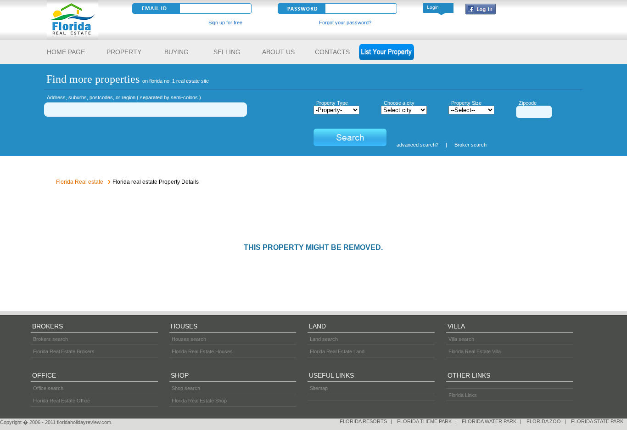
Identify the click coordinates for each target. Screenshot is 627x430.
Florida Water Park (489, 421)
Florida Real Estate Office (61, 400)
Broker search (470, 144)
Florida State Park (597, 421)
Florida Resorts (363, 421)
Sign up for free (225, 22)
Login (433, 7)
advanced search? (417, 144)
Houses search (189, 339)
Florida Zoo (543, 421)
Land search (324, 339)
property (123, 52)
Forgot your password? (345, 22)
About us (279, 52)
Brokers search (50, 339)
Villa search (461, 339)
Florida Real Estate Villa (474, 351)
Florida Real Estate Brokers (64, 351)
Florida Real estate (79, 182)
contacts (332, 52)
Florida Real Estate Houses (202, 351)
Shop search (186, 388)
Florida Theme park (424, 421)
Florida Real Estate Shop (199, 400)
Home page (67, 52)
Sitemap (319, 388)
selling (227, 52)
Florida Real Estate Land (337, 351)
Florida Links (462, 395)
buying (177, 52)
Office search (48, 388)
